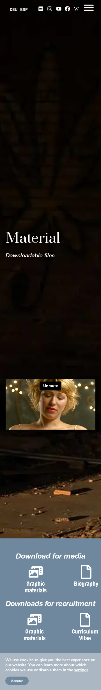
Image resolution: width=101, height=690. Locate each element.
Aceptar (17, 681)
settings (81, 670)
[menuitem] (15, 10)
